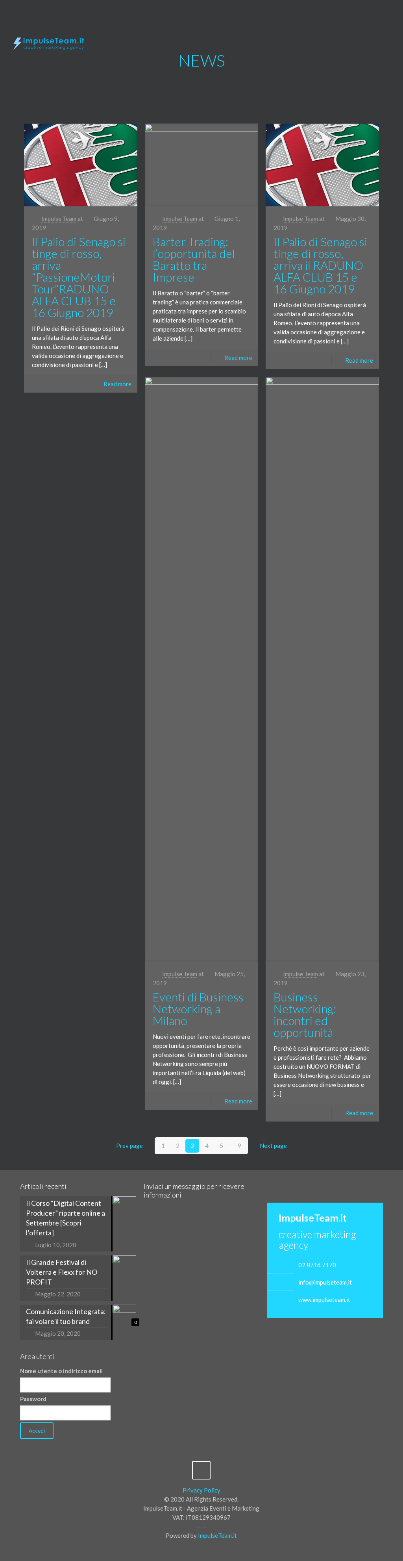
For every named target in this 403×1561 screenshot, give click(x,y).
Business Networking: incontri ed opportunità (305, 1014)
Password (33, 1398)
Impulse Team (58, 218)
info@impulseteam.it (325, 1282)
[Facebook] (363, 12)
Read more (117, 383)
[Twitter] (374, 12)
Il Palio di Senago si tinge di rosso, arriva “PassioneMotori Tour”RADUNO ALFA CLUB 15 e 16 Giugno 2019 (79, 276)
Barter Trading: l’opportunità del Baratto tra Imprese (194, 259)
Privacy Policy (201, 1490)
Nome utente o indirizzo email (61, 1370)
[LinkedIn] (384, 12)
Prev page (129, 1145)
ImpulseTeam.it (217, 1535)
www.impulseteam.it (324, 1299)
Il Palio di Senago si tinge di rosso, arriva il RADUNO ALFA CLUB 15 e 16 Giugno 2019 (320, 265)
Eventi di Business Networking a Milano (198, 1008)
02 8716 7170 (317, 1264)
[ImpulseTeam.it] (49, 41)
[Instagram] (395, 12)
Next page (273, 1145)
